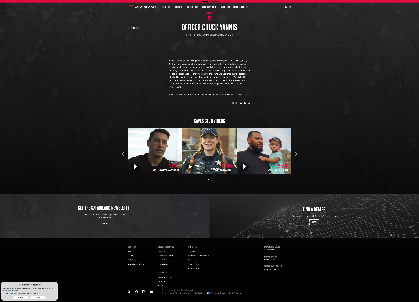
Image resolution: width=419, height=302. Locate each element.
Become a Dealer (194, 269)
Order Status (162, 273)
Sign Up (105, 223)
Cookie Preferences (235, 293)
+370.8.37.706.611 (270, 269)
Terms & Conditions (182, 293)
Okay (38, 297)
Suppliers (191, 251)
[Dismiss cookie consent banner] (55, 285)
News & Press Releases (136, 264)
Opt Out (11, 293)
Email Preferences (164, 260)
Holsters (166, 6)
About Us (131, 251)
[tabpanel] (155, 151)
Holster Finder (193, 6)
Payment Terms (193, 264)
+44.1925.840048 (270, 259)
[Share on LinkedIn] (249, 103)
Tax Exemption (193, 260)
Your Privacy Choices (218, 293)
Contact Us (161, 251)
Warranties (161, 281)
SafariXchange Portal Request (198, 256)
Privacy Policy (50, 288)
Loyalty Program (163, 264)
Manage (20, 297)
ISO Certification (197, 293)
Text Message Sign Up (165, 256)
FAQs (159, 269)
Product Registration (165, 277)
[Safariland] (142, 7)
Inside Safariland (240, 6)
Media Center (132, 260)
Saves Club (225, 6)
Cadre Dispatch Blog (210, 6)
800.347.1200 (269, 250)
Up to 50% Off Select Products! (209, 1)
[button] (123, 154)
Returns (160, 286)
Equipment (178, 6)
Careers (130, 256)
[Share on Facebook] (245, 103)
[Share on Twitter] (241, 103)
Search (314, 222)
